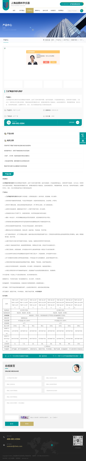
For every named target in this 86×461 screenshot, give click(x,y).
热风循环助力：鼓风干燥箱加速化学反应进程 (16, 150)
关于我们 (21, 10)
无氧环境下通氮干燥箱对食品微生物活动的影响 (17, 145)
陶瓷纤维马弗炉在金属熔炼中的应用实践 (15, 166)
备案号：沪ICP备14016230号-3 (40, 455)
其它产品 (66, 40)
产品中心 (29, 10)
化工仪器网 (11, 458)
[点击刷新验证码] (24, 417)
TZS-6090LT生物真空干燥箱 (20, 356)
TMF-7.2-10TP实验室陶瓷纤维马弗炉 (68, 356)
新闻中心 (37, 10)
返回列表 (44, 356)
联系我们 (61, 10)
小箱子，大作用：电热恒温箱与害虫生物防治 (16, 155)
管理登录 (18, 458)
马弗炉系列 (74, 40)
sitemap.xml (25, 458)
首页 (14, 10)
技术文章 (45, 10)
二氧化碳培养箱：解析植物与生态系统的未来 (16, 161)
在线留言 (53, 10)
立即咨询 (71, 122)
